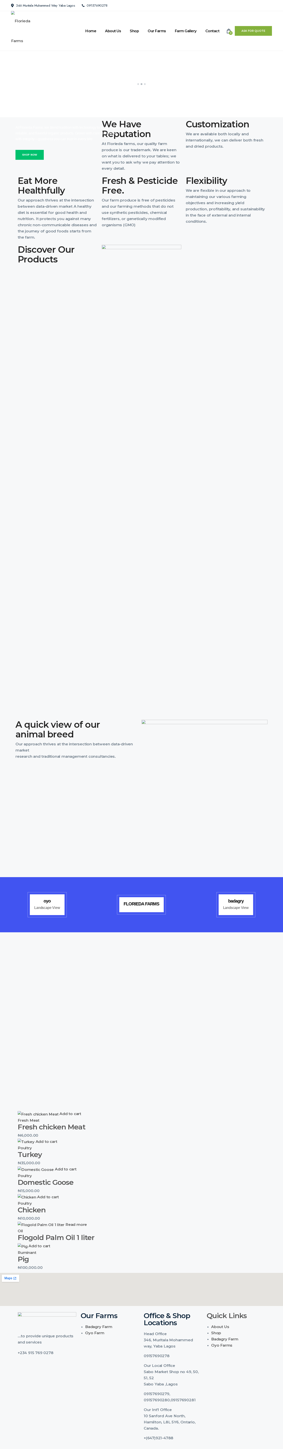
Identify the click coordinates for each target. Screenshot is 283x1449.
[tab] (173, 1334)
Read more (76, 1224)
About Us (113, 31)
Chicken (32, 1210)
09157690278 (97, 5)
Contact (212, 31)
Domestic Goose (45, 1182)
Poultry (25, 1148)
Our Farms (157, 31)
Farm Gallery (186, 31)
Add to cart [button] (70, 1114)
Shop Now (29, 154)
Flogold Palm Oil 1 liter (56, 1237)
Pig (23, 1259)
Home (90, 31)
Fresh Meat (28, 1120)
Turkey (30, 1154)
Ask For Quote (253, 30)
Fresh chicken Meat (51, 1127)
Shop (134, 31)
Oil (20, 1231)
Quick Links (227, 1315)
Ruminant (27, 1252)
